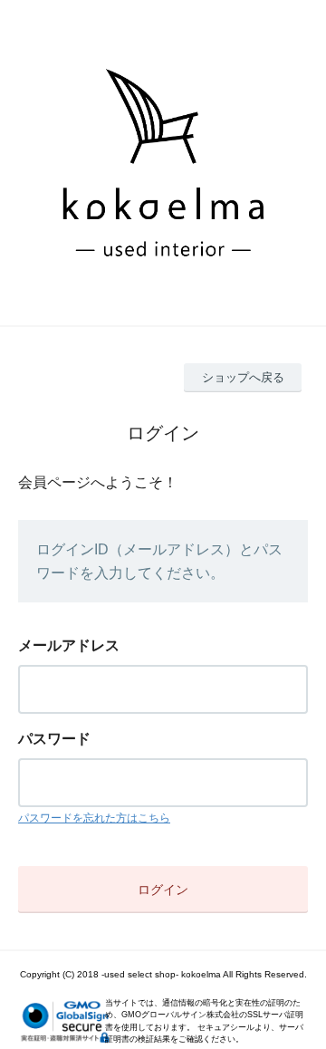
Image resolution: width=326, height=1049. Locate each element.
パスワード (54, 738)
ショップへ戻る (243, 377)
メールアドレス (69, 645)
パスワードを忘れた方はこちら (94, 818)
